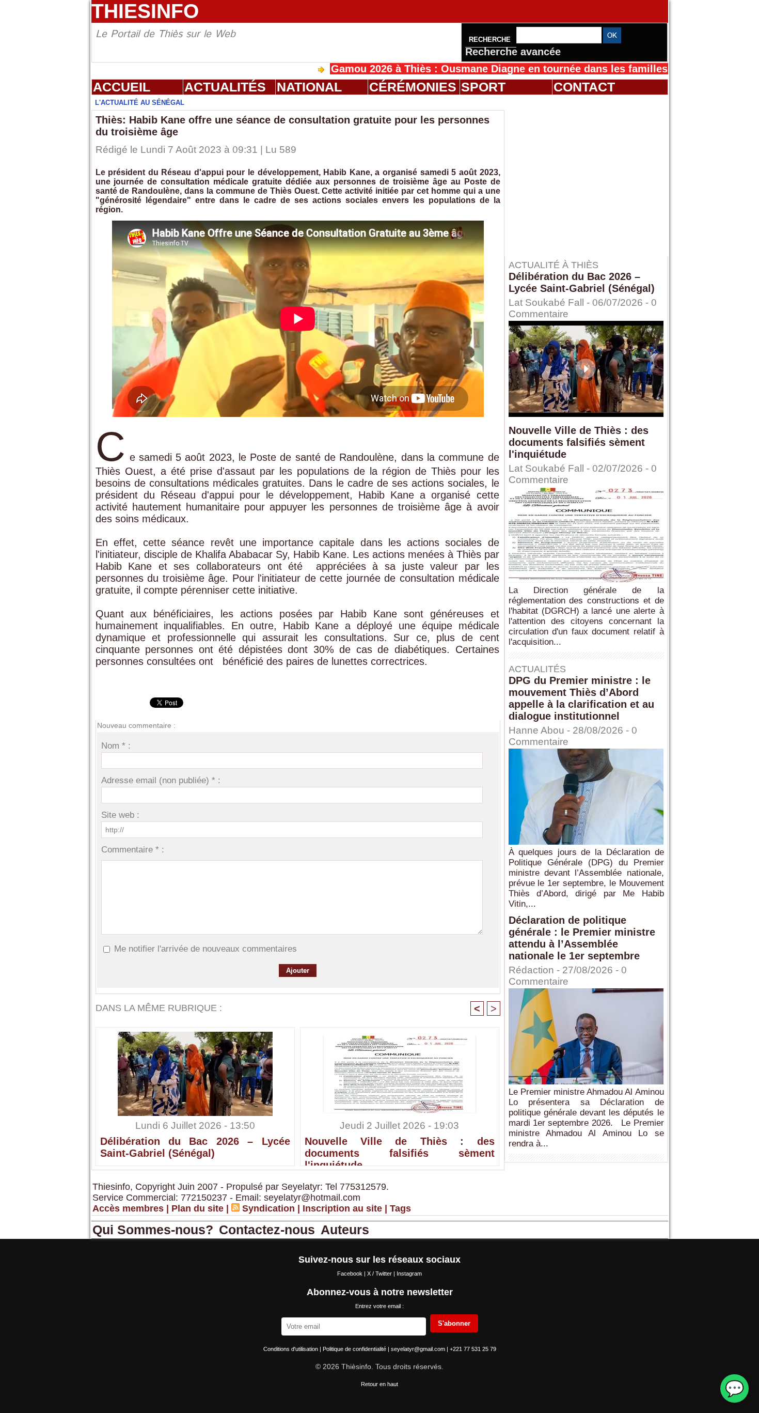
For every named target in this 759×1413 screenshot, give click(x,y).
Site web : (120, 815)
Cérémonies (412, 87)
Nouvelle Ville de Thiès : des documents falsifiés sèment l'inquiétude (400, 1148)
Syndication (268, 1208)
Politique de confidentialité (355, 1349)
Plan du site (197, 1208)
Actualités (225, 87)
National (309, 87)
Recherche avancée (513, 51)
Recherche (491, 39)
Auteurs (345, 1229)
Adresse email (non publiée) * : (160, 780)
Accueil (121, 87)
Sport (483, 87)
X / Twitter (380, 1273)
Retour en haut (379, 1384)
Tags (400, 1208)
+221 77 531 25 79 (473, 1349)
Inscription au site (342, 1208)
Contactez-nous (269, 1229)
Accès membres (128, 1208)
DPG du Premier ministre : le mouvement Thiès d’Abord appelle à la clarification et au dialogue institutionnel (581, 698)
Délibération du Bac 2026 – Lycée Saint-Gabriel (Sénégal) (195, 1147)
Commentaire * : (132, 850)
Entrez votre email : (379, 1306)
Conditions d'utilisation (291, 1349)
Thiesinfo (145, 11)
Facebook (350, 1273)
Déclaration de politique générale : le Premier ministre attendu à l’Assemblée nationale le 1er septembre (582, 937)
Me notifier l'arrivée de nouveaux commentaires (205, 949)
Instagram (409, 1273)
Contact (584, 87)
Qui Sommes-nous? (154, 1229)
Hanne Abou (536, 730)
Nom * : (116, 746)
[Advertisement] (591, 175)
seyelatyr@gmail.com (419, 1349)
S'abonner (454, 1323)
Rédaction (531, 970)
